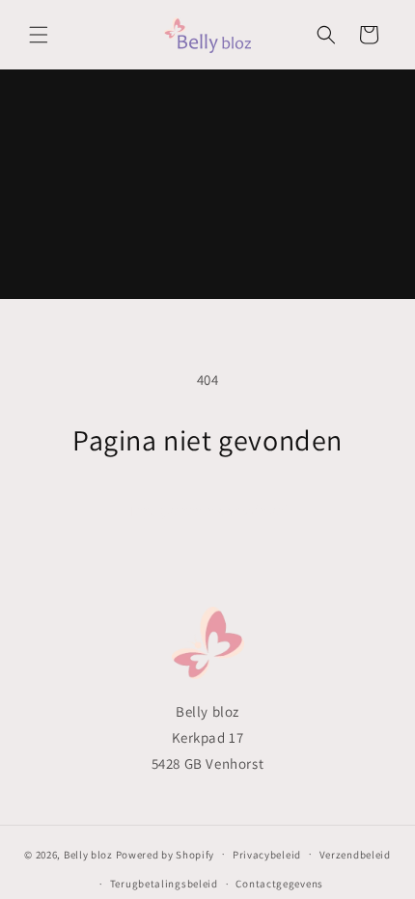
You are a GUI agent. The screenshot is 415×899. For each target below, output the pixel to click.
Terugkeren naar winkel (208, 511)
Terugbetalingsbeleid (164, 883)
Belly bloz (88, 853)
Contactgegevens (279, 883)
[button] (38, 35)
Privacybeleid (267, 854)
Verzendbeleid (355, 854)
